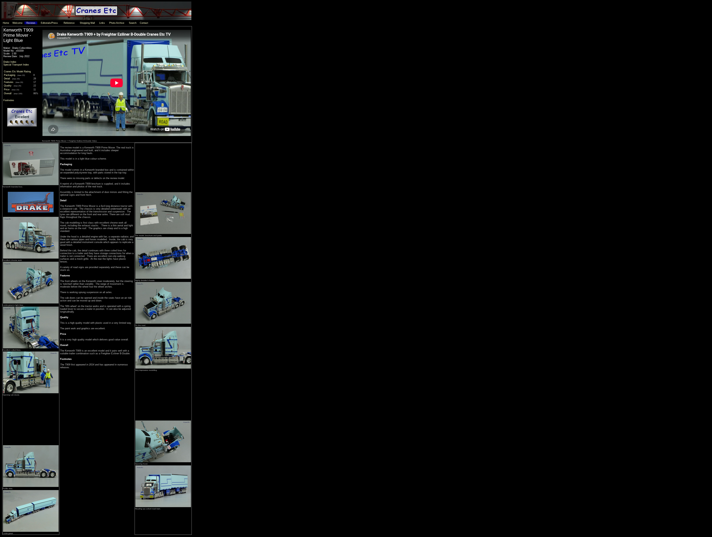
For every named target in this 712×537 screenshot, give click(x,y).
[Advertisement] (31, 419)
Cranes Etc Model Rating (17, 71)
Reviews (30, 23)
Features (8, 82)
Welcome (17, 23)
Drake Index (9, 61)
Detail (7, 78)
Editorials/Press (49, 23)
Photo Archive (116, 23)
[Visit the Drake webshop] (31, 215)
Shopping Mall (87, 23)
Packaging (9, 75)
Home (6, 23)
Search (132, 23)
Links (102, 23)
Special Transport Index (16, 64)
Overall (7, 93)
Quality (7, 85)
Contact (144, 23)
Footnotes (8, 100)
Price (6, 89)
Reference (69, 23)
